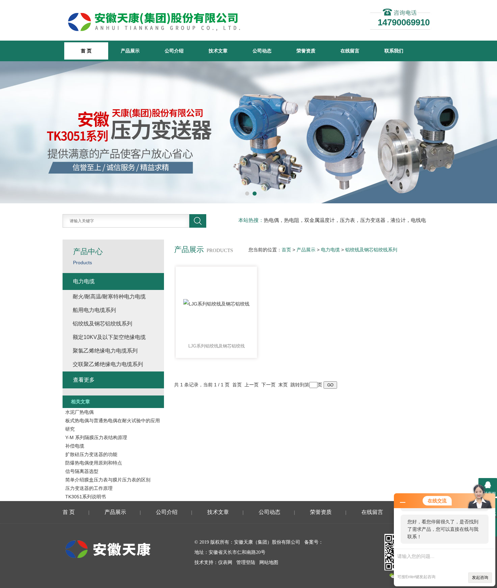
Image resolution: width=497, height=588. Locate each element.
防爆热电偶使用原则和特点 (93, 463)
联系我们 (393, 50)
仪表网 (225, 562)
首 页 (69, 512)
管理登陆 (245, 562)
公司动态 (262, 50)
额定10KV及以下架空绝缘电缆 (109, 337)
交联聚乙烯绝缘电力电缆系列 (108, 364)
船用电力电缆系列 (94, 310)
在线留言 (349, 50)
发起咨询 (480, 577)
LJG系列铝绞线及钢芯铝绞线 (216, 345)
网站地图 (268, 562)
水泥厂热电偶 (79, 412)
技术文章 (218, 50)
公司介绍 (174, 50)
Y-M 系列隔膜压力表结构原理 (96, 437)
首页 (286, 249)
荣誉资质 (306, 50)
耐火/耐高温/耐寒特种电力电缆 (109, 296)
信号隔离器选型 (81, 471)
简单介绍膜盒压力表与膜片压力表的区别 (107, 479)
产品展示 (130, 50)
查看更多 (84, 380)
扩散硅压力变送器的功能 (91, 454)
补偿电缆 (74, 446)
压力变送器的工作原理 (89, 488)
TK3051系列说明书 (85, 496)
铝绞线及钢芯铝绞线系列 (371, 249)
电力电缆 (330, 249)
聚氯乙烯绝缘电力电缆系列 (105, 351)
